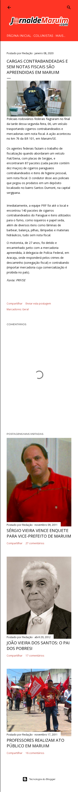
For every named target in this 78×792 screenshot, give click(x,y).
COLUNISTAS (43, 36)
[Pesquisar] (68, 6)
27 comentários (35, 543)
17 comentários (35, 655)
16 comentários (35, 753)
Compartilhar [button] (14, 303)
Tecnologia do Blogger (42, 779)
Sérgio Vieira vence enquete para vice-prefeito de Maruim (39, 533)
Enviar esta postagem (38, 303)
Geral (25, 309)
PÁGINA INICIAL (19, 36)
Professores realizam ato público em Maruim (35, 743)
